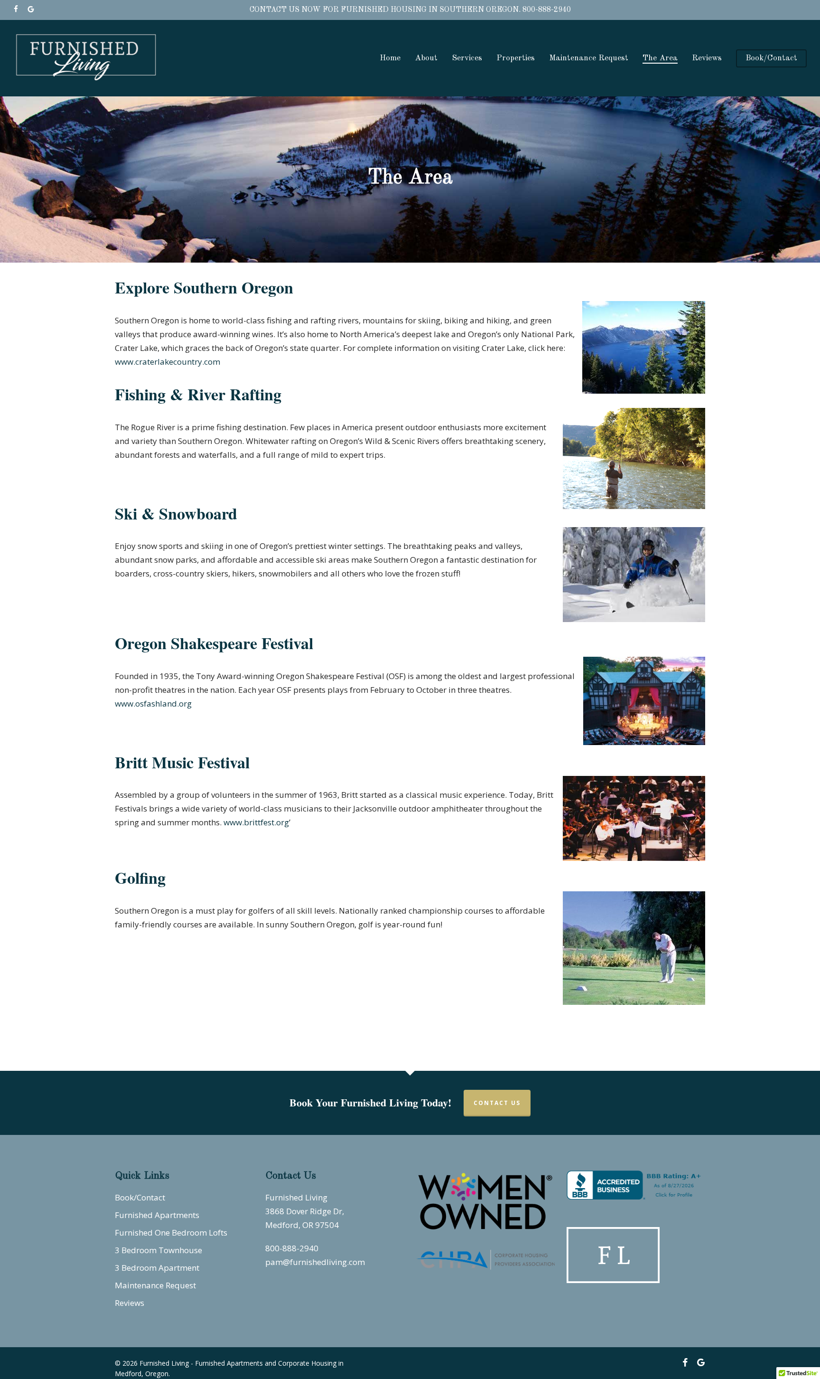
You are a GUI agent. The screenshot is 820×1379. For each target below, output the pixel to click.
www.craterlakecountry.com (167, 361)
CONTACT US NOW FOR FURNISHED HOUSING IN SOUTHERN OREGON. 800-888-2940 (410, 10)
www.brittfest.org (256, 822)
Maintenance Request (155, 1285)
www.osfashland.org (153, 703)
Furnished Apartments (157, 1214)
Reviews (129, 1302)
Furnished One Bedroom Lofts (171, 1232)
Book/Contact (140, 1197)
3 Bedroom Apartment (157, 1267)
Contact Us (497, 1103)
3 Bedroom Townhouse (158, 1250)
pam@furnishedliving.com (315, 1261)
